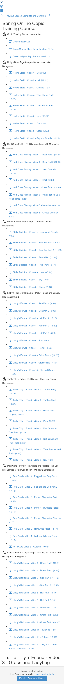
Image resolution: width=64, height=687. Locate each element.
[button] (2, 2)
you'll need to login (44, 674)
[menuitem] (2, 7)
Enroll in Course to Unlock (32, 678)
